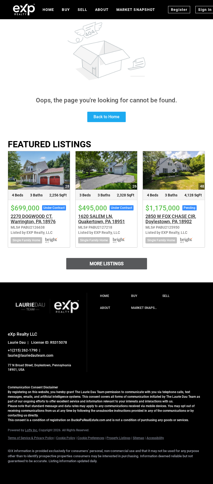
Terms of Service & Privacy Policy (31, 438)
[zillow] (59, 470)
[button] (114, 296)
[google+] (104, 470)
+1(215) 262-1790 (22, 350)
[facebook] (14, 470)
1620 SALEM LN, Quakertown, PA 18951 (101, 219)
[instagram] (74, 470)
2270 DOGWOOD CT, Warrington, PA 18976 (33, 219)
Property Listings (118, 438)
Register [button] (179, 10)
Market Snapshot (135, 10)
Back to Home (106, 116)
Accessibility (155, 438)
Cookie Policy (65, 438)
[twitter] (44, 470)
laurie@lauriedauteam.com (30, 355)
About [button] (102, 10)
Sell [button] (82, 10)
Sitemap (138, 438)
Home (48, 10)
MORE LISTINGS (107, 263)
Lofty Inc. (31, 430)
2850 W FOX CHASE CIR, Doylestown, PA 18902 (170, 219)
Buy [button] (66, 10)
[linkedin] (29, 470)
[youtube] (89, 470)
